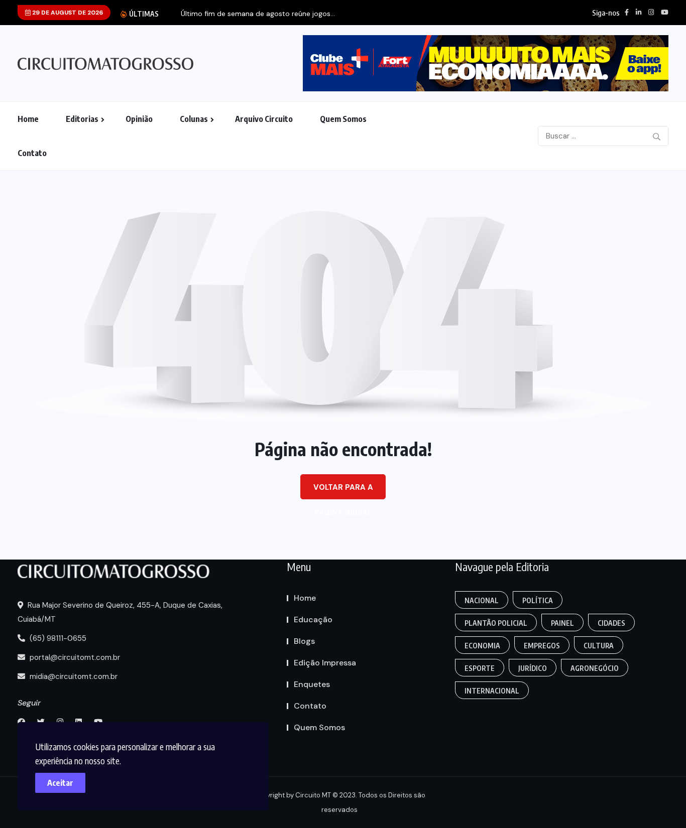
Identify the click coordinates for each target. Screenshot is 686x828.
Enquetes (312, 684)
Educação (313, 619)
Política (537, 600)
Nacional (482, 600)
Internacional (492, 690)
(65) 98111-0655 (57, 638)
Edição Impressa (325, 662)
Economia (482, 645)
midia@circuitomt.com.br (73, 676)
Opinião (139, 119)
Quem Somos (343, 119)
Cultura (599, 645)
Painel (562, 623)
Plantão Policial (496, 623)
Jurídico (532, 668)
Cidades (611, 623)
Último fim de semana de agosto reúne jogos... (258, 14)
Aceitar (60, 783)
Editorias (82, 119)
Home (28, 119)
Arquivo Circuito (264, 119)
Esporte (480, 668)
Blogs (304, 641)
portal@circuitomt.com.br (74, 657)
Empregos (542, 645)
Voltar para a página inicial (343, 490)
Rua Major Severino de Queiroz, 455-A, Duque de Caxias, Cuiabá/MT (120, 612)
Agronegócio (594, 668)
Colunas (194, 119)
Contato (32, 153)
